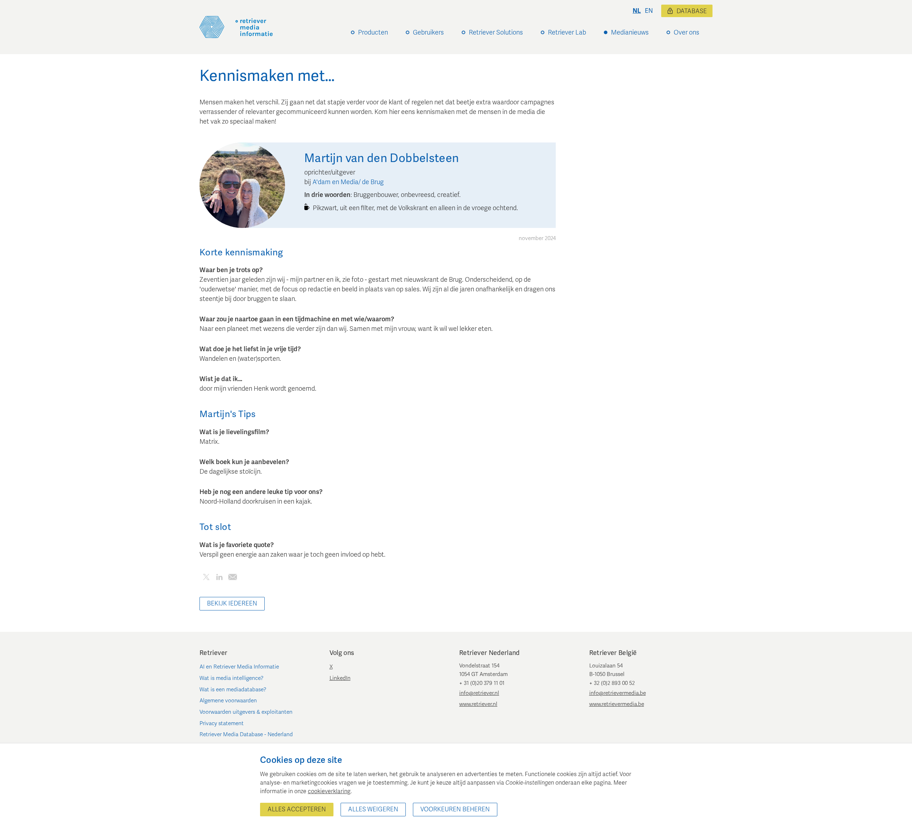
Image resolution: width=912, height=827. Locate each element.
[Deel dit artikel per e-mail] (232, 578)
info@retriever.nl (479, 693)
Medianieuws (630, 32)
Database (692, 11)
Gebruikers (428, 32)
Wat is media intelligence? (232, 678)
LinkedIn (340, 678)
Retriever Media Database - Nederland (246, 734)
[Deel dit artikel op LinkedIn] (219, 578)
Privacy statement (222, 723)
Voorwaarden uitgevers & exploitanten (246, 712)
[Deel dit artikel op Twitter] (206, 578)
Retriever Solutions (496, 32)
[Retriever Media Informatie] (236, 27)
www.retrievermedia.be (616, 704)
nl (637, 11)
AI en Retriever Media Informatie (239, 667)
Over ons (686, 32)
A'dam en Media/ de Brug (348, 182)
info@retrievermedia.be (617, 693)
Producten (373, 32)
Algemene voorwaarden (228, 700)
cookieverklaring (329, 791)
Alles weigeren (373, 809)
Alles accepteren (297, 809)
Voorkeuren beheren (455, 809)
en (649, 11)
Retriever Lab (567, 32)
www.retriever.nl (478, 704)
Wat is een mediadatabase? (233, 689)
